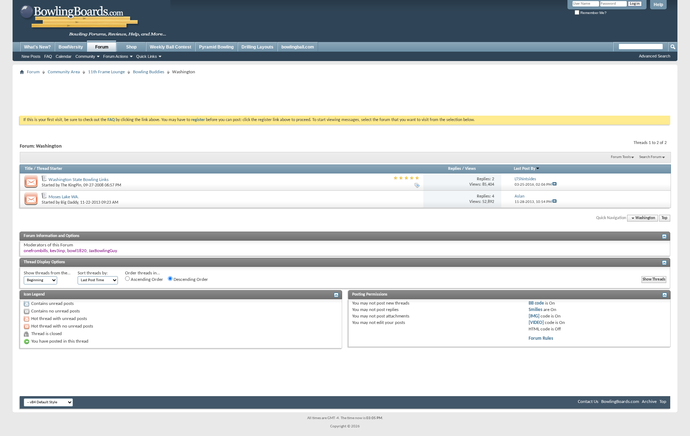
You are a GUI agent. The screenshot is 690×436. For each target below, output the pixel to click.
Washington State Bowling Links (79, 179)
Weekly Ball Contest (170, 47)
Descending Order (190, 279)
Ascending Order (146, 279)
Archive (649, 401)
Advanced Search (654, 56)
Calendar (64, 56)
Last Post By (524, 169)
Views (470, 169)
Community (85, 56)
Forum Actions (115, 56)
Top (664, 218)
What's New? (37, 47)
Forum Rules (541, 338)
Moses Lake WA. (64, 197)
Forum (102, 47)
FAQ (48, 56)
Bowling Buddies (148, 72)
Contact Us (588, 401)
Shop (131, 47)
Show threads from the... (47, 273)
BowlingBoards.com (620, 401)
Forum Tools (621, 157)
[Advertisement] (345, 93)
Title (29, 169)
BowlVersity (71, 47)
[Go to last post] (554, 185)
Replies (454, 169)
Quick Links (146, 56)
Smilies (535, 309)
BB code (536, 303)
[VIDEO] (536, 322)
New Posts (31, 56)
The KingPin (71, 185)
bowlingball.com (297, 47)
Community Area (64, 72)
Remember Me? (593, 13)
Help (658, 4)
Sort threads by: (93, 273)
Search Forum (650, 157)
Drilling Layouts (257, 47)
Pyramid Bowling (216, 47)
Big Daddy (69, 202)
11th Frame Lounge (106, 72)
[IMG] (534, 316)
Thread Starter (49, 169)
